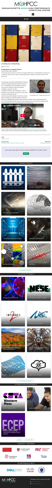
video (7, 139)
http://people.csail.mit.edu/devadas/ (37, 129)
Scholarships (29, 439)
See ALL (20, 439)
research (3, 139)
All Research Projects (25, 270)
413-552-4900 (35, 481)
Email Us (26, 153)
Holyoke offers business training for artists (13, 143)
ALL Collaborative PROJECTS (25, 381)
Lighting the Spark (45, 143)
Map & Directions (36, 483)
